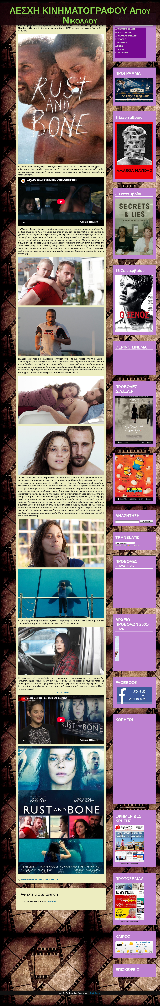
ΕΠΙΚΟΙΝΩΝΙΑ (121, 32)
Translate (135, 545)
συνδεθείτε (52, 901)
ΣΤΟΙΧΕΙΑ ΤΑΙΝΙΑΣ (61, 693)
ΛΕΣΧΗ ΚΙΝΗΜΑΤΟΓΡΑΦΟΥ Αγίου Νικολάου (80, 15)
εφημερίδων (135, 863)
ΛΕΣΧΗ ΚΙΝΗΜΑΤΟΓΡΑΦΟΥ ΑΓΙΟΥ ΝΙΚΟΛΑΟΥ (41, 880)
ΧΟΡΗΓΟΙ (119, 29)
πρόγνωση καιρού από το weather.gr (134, 954)
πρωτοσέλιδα (126, 863)
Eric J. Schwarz (96, 993)
